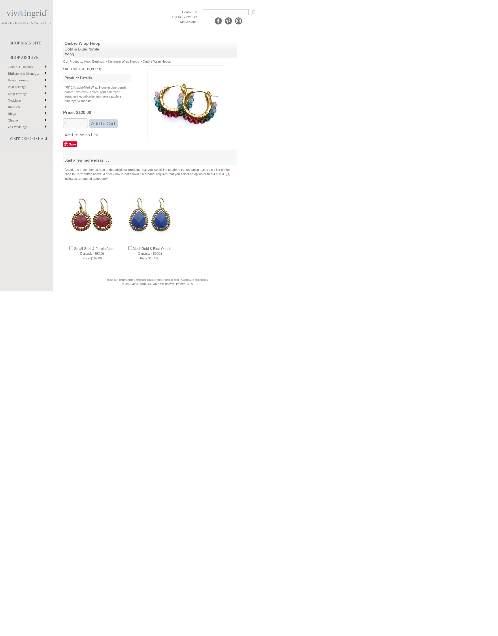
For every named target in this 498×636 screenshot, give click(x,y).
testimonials (126, 279)
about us (112, 279)
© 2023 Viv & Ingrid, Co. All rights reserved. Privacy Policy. (158, 283)
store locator (172, 279)
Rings (12, 113)
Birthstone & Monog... (23, 73)
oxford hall (26, 137)
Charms (13, 120)
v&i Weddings (17, 126)
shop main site (26, 42)
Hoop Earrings (18, 80)
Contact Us (189, 12)
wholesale (187, 279)
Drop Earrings (17, 93)
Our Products (72, 61)
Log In (176, 16)
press (160, 279)
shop (26, 56)
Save (72, 144)
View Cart (190, 16)
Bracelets (14, 106)
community (201, 279)
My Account (188, 21)
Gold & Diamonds (20, 66)
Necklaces (15, 100)
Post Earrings (17, 86)
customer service (144, 279)
